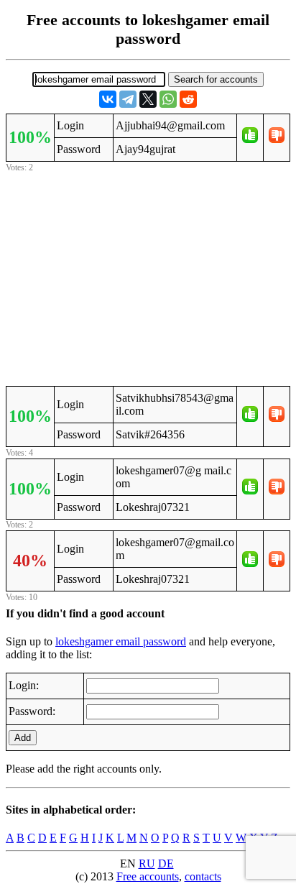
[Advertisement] (148, 276)
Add (22, 737)
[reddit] (188, 99)
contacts (203, 876)
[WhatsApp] (168, 99)
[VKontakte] (107, 99)
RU (147, 863)
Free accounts (147, 876)
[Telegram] (128, 99)
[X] (148, 99)
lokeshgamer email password (120, 641)
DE (166, 863)
